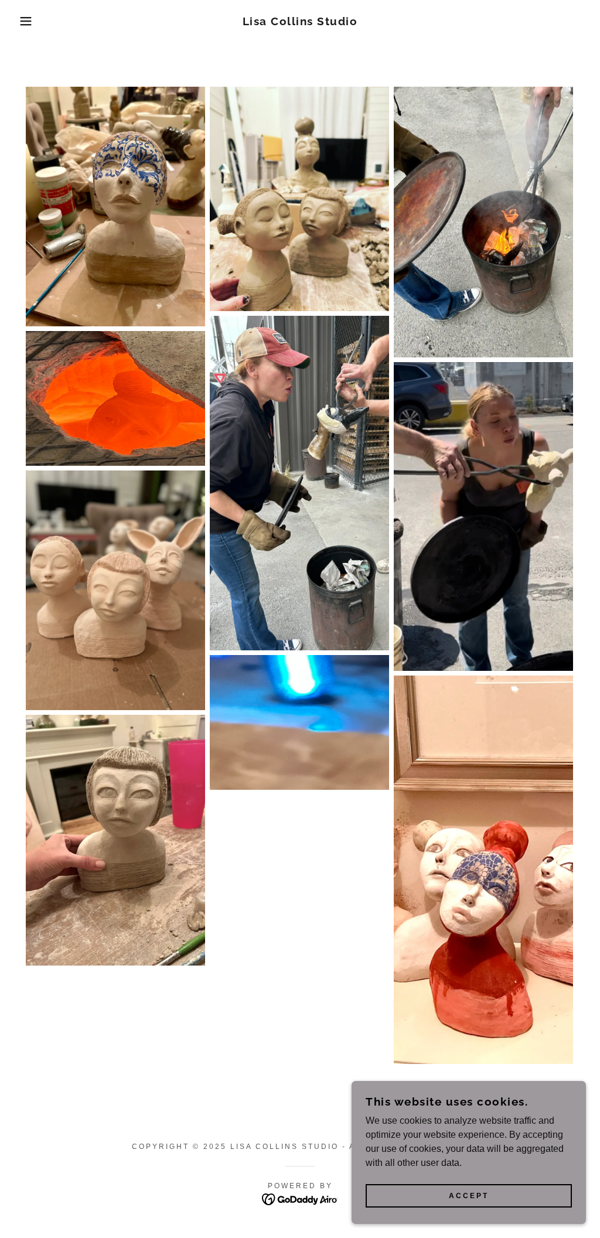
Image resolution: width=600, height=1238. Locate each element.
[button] (30, 21)
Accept (469, 1196)
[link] (300, 22)
